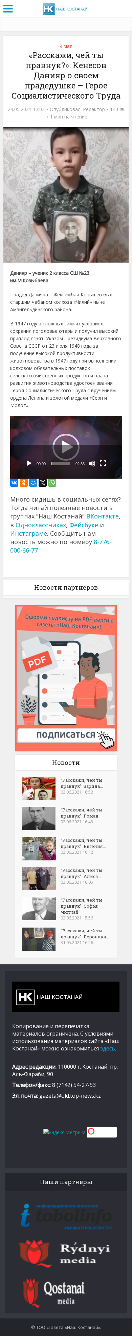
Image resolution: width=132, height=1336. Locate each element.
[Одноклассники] (24, 483)
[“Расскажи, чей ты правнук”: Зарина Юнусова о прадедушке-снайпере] (41, 788)
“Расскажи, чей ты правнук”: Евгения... (83, 843)
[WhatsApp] (52, 483)
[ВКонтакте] (14, 483)
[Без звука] (92, 463)
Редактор (94, 109)
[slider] (60, 463)
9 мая (66, 46)
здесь (107, 1048)
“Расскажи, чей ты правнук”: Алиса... (81, 873)
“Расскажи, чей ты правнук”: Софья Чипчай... (81, 906)
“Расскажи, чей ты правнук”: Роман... (81, 813)
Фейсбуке (83, 525)
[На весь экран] (103, 463)
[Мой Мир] (33, 483)
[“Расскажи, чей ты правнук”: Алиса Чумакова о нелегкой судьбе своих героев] (41, 878)
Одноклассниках (41, 525)
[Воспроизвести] (29, 463)
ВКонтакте (102, 516)
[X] (43, 483)
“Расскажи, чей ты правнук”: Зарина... (82, 783)
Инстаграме (28, 533)
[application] (66, 447)
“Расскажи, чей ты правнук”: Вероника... (85, 934)
